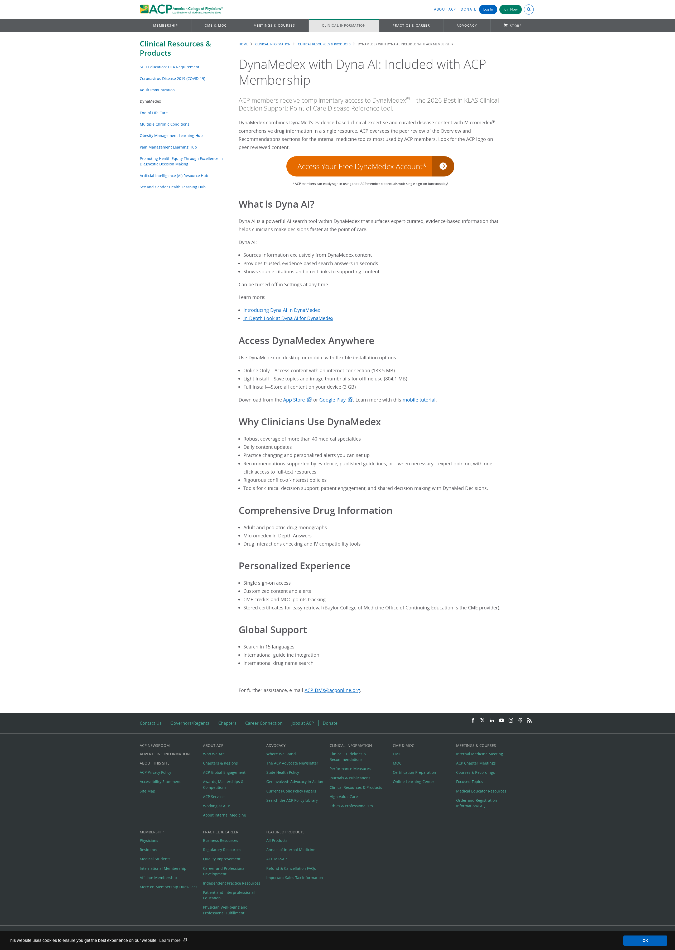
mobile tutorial (419, 400)
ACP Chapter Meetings (476, 763)
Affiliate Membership (158, 877)
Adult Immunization (157, 89)
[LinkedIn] (492, 721)
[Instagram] (511, 721)
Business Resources (220, 840)
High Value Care (344, 796)
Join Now (511, 9)
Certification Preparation (414, 772)
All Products (276, 840)
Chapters (227, 723)
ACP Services (214, 796)
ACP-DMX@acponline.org (332, 690)
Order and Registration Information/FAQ (476, 803)
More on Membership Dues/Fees (168, 886)
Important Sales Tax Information (294, 877)
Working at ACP (216, 805)
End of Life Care (154, 112)
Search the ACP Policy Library (292, 800)
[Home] (181, 9)
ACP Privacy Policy (155, 772)
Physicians (149, 840)
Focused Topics (469, 781)
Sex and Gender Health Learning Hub (173, 186)
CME (397, 753)
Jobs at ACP (303, 723)
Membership (165, 25)
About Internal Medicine (224, 815)
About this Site (155, 763)
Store (516, 25)
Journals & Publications (350, 777)
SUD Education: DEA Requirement (169, 66)
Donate (468, 9)
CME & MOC (215, 25)
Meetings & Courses (274, 25)
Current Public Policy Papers (291, 791)
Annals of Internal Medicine (290, 849)
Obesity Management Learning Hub (171, 135)
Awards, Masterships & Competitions (223, 784)
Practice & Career (411, 25)
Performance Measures (350, 768)
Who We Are (214, 753)
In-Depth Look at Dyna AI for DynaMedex (288, 318)
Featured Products (285, 831)
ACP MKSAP (276, 858)
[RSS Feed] (529, 721)
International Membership (163, 868)
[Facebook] (473, 721)
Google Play (332, 400)
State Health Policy (282, 772)
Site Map (147, 791)
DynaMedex (150, 101)
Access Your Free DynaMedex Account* (362, 166)
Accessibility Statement (160, 781)
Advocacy (467, 25)
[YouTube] (501, 721)
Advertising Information (165, 753)
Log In (488, 9)
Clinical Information (344, 25)
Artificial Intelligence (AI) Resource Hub (174, 175)
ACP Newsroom (155, 745)
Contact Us (151, 723)
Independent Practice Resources (231, 883)
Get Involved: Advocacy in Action (294, 781)
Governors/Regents (189, 723)
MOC (397, 763)
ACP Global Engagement (224, 772)
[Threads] (520, 721)
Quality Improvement (221, 858)
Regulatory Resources (222, 849)
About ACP (445, 9)
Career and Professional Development (224, 871)
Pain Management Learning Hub (168, 147)
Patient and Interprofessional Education (229, 895)
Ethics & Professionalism (351, 805)
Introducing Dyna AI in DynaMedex (281, 310)
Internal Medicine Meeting (479, 753)
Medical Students (155, 858)
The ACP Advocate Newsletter (292, 763)
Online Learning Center (413, 781)
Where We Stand (281, 753)
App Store (294, 400)
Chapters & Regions (220, 763)
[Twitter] (482, 721)
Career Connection (264, 723)
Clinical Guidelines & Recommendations (348, 756)
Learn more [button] (170, 940)
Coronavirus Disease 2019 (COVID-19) (172, 78)
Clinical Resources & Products (175, 48)
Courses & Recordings (475, 772)
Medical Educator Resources (481, 791)
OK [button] (645, 940)
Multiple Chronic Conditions (164, 124)
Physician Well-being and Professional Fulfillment (225, 910)
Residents (148, 849)
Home (243, 44)
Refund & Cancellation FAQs (291, 868)
